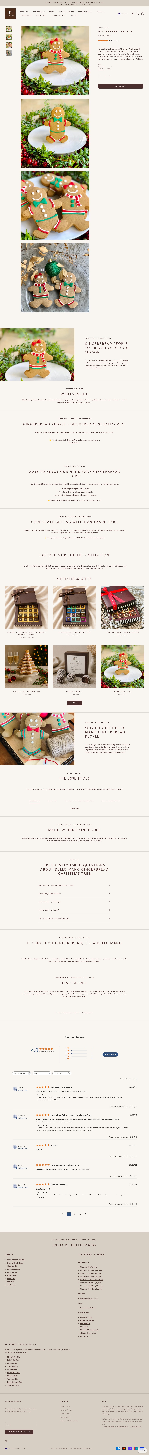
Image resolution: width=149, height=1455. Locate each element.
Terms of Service (66, 1410)
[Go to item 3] (9, 45)
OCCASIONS (41, 15)
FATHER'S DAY (39, 12)
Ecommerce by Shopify (83, 1448)
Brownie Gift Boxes (69, 500)
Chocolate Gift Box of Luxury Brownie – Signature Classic (26, 633)
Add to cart (121, 86)
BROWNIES (24, 12)
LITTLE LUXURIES (85, 12)
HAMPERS (101, 12)
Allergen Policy (65, 1417)
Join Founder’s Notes (19, 1432)
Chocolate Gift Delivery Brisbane (91, 1289)
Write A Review (110, 1054)
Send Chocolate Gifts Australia (90, 1273)
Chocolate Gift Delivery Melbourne (92, 1286)
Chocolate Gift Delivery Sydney (90, 1283)
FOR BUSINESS (26, 15)
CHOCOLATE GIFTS (66, 12)
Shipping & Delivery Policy (69, 1421)
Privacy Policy (65, 1406)
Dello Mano (103, 27)
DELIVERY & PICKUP (59, 15)
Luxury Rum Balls (74, 691)
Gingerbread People (122, 691)
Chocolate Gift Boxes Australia (90, 1276)
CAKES (51, 12)
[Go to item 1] (9, 29)
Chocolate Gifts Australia (88, 1267)
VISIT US (74, 15)
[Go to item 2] (9, 37)
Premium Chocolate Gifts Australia (91, 1280)
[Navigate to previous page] (63, 1213)
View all (74, 703)
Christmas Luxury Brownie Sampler (122, 632)
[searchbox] (19, 1073)
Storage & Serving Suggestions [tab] (79, 801)
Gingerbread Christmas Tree (26, 691)
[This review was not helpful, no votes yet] (134, 1106)
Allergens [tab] (52, 801)
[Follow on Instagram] (6, 1441)
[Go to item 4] (9, 53)
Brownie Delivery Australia (89, 1298)
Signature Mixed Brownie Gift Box (74, 632)
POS (67, 1448)
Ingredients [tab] (34, 801)
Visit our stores (74, 442)
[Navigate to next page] (86, 1213)
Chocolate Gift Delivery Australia (91, 1270)
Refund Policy (65, 1413)
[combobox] (42, 1073)
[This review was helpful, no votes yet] (130, 1106)
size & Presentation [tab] (111, 801)
